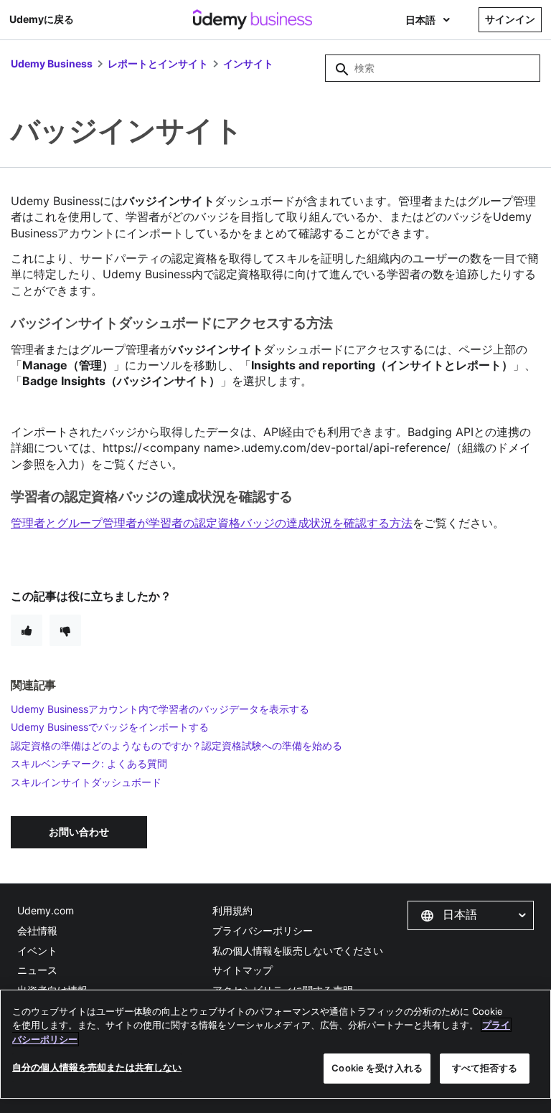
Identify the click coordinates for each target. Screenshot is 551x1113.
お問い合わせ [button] (79, 831)
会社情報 (37, 930)
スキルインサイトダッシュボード (86, 782)
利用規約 (232, 910)
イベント (37, 950)
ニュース (37, 970)
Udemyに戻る (41, 19)
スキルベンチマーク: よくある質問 (89, 763)
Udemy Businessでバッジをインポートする (110, 727)
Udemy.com (45, 910)
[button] (471, 915)
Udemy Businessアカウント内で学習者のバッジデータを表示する (160, 709)
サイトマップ (242, 970)
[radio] (26, 630)
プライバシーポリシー (262, 930)
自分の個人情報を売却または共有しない (97, 1067)
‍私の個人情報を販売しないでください (297, 950)
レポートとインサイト (158, 63)
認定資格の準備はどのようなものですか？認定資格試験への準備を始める (176, 745)
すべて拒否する (485, 1068)
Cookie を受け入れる (377, 1068)
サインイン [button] (510, 19)
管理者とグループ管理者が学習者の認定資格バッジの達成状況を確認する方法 (212, 523)
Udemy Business (52, 63)
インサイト (248, 63)
